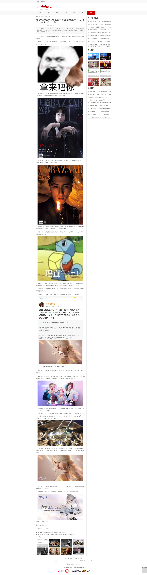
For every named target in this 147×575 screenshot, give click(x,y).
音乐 (73, 558)
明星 (69, 558)
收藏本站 (43, 1)
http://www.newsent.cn (67, 560)
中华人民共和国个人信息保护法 (97, 100)
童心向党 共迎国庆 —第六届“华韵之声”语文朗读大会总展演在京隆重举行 (57, 534)
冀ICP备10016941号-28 (88, 560)
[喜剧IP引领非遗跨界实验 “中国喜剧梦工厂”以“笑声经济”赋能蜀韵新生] (42, 542)
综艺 (76, 558)
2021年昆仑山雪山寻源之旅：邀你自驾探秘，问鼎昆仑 (53, 532)
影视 (71, 558)
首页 (42, 16)
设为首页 (38, 1)
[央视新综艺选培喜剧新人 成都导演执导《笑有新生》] (105, 72)
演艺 (78, 558)
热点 (46, 16)
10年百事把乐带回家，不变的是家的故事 (99, 111)
